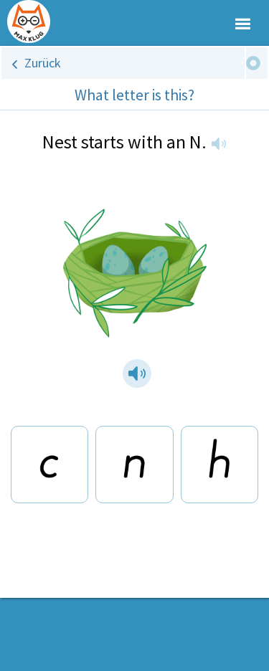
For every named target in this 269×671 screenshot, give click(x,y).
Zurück (42, 62)
